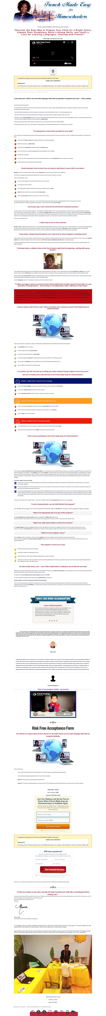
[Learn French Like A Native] (53, 12)
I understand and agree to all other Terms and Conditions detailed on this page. (38, 78)
